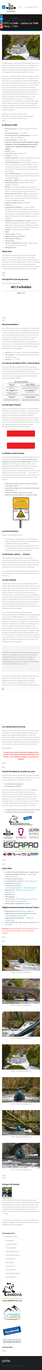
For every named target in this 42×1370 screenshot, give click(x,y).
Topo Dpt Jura (10, 1262)
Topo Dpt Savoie (11, 1277)
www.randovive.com (31, 881)
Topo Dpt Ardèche (11, 1244)
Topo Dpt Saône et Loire (13, 1273)
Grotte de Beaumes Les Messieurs (27, 899)
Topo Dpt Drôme (11, 1248)
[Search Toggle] (20, 7)
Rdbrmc (23, 911)
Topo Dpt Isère (10, 1259)
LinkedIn (1, 21)
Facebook (1, 16)
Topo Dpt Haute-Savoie (13, 1255)
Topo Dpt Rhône (11, 1270)
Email (1, 27)
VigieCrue (31, 911)
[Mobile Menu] (3, 7)
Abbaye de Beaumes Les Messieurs (16, 901)
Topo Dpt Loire (10, 1266)
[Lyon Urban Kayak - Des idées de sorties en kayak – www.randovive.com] (11, 7)
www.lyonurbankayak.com (14, 888)
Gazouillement (1, 19)
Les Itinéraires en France (10, 1237)
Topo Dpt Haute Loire (12, 1251)
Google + (1, 24)
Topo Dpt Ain (10, 1240)
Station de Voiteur (18, 200)
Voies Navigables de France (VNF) (15, 916)
